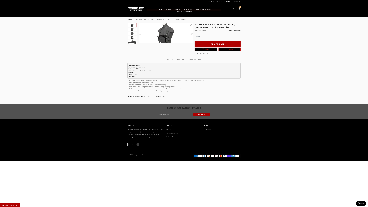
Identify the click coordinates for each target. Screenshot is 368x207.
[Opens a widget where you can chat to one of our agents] (361, 203)
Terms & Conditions (172, 133)
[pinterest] (132, 144)
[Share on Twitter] (197, 54)
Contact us (207, 129)
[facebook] (128, 144)
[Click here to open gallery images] (191, 25)
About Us (168, 129)
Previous (140, 33)
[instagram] (139, 144)
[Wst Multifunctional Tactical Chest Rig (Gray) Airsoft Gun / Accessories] (132, 25)
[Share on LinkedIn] (201, 54)
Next (191, 33)
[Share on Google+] (204, 54)
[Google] (136, 144)
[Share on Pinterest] (207, 54)
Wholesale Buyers (171, 137)
